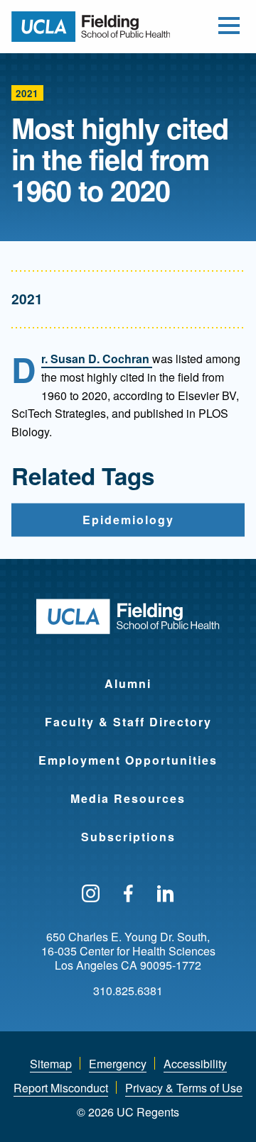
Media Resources (128, 798)
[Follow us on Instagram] (91, 894)
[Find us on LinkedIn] (165, 894)
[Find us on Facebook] (128, 894)
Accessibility (195, 1063)
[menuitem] (128, 674)
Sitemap (51, 1063)
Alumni (128, 683)
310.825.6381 (128, 991)
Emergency (117, 1063)
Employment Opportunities (128, 760)
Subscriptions (128, 836)
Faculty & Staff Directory (128, 722)
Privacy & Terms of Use (183, 1088)
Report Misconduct (61, 1088)
